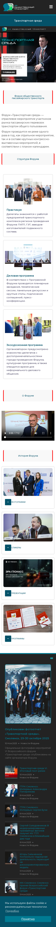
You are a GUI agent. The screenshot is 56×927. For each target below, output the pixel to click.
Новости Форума (30, 743)
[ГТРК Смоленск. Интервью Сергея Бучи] (11, 816)
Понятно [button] (28, 919)
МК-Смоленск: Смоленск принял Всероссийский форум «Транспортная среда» (34, 886)
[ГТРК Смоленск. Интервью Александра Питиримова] (11, 795)
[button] (51, 7)
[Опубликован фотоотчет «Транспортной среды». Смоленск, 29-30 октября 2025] (28, 693)
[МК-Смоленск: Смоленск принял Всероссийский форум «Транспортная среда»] (11, 891)
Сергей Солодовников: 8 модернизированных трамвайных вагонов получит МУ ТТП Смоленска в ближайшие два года (34, 832)
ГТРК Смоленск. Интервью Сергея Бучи (33, 808)
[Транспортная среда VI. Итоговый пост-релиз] (11, 777)
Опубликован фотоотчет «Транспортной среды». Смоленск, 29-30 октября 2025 (27, 734)
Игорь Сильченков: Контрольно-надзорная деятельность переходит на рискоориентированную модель (34, 861)
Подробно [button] (12, 911)
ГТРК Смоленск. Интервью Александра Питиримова (33, 789)
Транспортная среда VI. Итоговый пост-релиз (33, 769)
